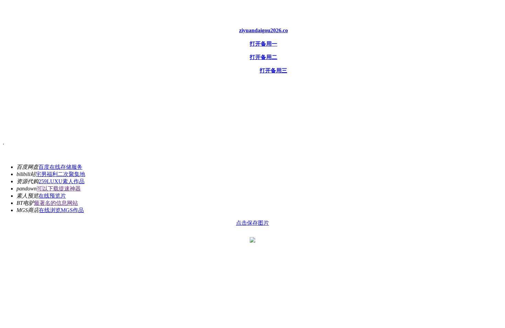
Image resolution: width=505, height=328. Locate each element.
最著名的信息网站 (56, 203)
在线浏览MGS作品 (61, 210)
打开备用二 (263, 57)
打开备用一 (263, 44)
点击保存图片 (252, 223)
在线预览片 (52, 196)
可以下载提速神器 (59, 188)
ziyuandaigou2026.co (263, 30)
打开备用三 (273, 70)
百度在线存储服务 (60, 167)
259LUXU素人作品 (61, 181)
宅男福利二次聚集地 (60, 174)
